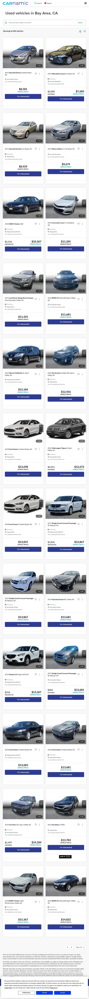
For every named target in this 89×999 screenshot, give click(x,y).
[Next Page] (71, 947)
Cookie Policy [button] (8, 988)
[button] (41, 53)
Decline (44, 992)
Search (80, 22)
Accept (62, 992)
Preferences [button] (53, 988)
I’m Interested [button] (23, 96)
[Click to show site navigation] (85, 3)
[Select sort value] (84, 31)
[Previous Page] (67, 947)
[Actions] (39, 74)
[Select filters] (80, 31)
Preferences (26, 992)
